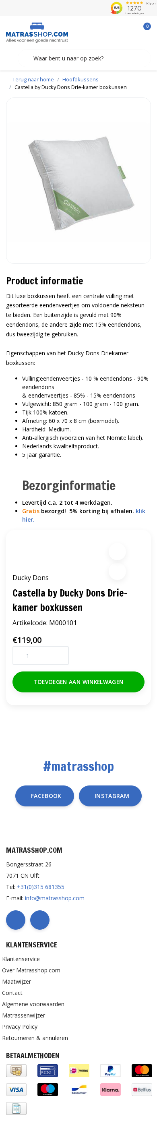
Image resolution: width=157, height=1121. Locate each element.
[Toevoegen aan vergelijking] (117, 571)
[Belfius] (142, 1089)
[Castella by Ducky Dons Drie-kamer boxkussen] (78, 180)
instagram (112, 796)
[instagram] (40, 920)
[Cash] (16, 1070)
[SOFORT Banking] (110, 1089)
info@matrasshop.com (55, 898)
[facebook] (15, 920)
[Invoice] (16, 1108)
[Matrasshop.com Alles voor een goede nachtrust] (37, 31)
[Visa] (16, 1089)
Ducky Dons (30, 577)
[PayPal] (110, 1070)
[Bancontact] (79, 1089)
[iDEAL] (79, 1070)
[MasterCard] (142, 1070)
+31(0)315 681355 (40, 887)
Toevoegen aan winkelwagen (79, 682)
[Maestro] (47, 1089)
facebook (46, 796)
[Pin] (47, 1070)
